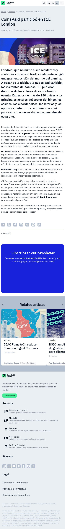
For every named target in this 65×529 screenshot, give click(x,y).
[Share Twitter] (9, 224)
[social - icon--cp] (33, 466)
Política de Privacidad (14, 488)
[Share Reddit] (33, 224)
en (49, 3)
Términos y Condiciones (15, 482)
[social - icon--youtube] (14, 466)
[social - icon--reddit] (28, 466)
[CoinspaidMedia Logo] (7, 3)
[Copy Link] (39, 224)
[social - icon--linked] (9, 466)
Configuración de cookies (16, 494)
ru (53, 3)
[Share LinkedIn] (3, 224)
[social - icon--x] (19, 466)
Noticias (11, 11)
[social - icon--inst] (4, 466)
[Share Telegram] (27, 224)
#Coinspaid (6, 233)
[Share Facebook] (15, 224)
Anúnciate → (10, 395)
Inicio (3, 11)
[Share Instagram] (21, 224)
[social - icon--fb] (23, 466)
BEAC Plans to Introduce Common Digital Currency (21, 346)
